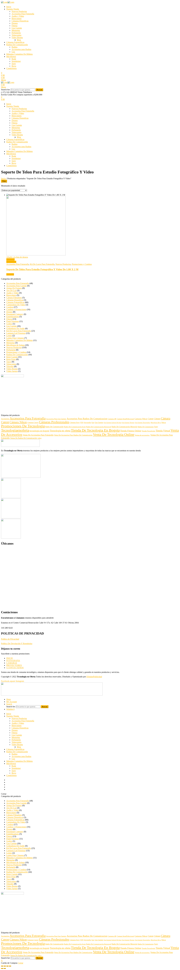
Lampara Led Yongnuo (16, 333)
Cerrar (20, 963)
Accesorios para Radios (21, 49)
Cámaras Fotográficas (15, 42)
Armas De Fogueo (14, 288)
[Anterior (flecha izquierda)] (2, 968)
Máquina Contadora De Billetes (19, 54)
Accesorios (5, 419)
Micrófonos (11, 56)
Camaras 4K (112, 419)
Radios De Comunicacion (146, 427)
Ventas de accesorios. (142, 435)
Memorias (16, 30)
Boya (14, 66)
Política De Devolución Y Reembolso (16, 643)
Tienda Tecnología (148, 431)
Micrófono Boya (156, 422)
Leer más (10, 274)
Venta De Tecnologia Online (113, 434)
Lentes (9, 335)
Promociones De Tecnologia (23, 426)
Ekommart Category (14, 314)
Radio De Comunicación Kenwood (98, 427)
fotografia (87, 422)
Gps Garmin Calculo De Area (112, 422)
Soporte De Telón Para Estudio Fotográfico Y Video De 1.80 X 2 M (42, 269)
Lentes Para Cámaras (15, 338)
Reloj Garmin (12, 357)
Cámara (157, 419)
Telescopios (16, 35)
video (39, 438)
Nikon (163, 422)
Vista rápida (11, 262)
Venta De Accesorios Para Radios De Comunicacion (73, 435)
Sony (14, 64)
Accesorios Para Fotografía (23, 14)
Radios (14, 47)
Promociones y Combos (82, 264)
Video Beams (17, 37)
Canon (150, 419)
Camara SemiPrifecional (125, 419)
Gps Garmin (17, 28)
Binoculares (16, 18)
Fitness (14, 26)
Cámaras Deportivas (20, 21)
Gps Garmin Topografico (142, 422)
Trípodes (10, 366)
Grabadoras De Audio (15, 328)
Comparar (10, 259)
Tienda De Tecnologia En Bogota (95, 430)
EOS (81, 422)
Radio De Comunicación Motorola (124, 427)
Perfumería (16, 33)
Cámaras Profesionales (54, 422)
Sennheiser (16, 61)
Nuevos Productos (19, 11)
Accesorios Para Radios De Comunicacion (87, 418)
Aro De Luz (11, 290)
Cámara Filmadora (14, 297)
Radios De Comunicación (17, 45)
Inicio (8, 7)
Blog (19, 40)
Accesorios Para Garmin (16, 286)
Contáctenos (11, 68)
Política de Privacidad (10, 639)
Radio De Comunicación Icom (75, 427)
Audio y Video (18, 16)
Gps (13, 52)
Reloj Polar (11, 359)
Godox (9, 324)
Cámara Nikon (18, 422)
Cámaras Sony (75, 422)
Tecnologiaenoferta (15, 430)
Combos (9, 307)
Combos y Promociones (16, 309)
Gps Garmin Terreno (128, 422)
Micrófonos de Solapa (15, 345)
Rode (14, 59)
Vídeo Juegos (12, 371)
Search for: (5, 89)
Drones (15, 23)
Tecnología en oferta (60, 430)
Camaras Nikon (141, 419)
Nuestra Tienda (12, 9)
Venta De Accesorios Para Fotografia (38, 435)
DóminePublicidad (94, 677)
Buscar (39, 90)
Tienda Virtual (163, 430)
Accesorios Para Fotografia (28, 418)
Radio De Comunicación (54, 427)
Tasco (8, 362)
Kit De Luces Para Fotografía (42, 264)
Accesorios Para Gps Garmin (56, 419)
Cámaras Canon (32, 422)
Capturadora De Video (15, 305)
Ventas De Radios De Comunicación (23, 438)
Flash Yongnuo (12, 321)
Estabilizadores (12, 316)
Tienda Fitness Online (130, 430)
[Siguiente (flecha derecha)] (5, 968)
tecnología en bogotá (39, 431)
